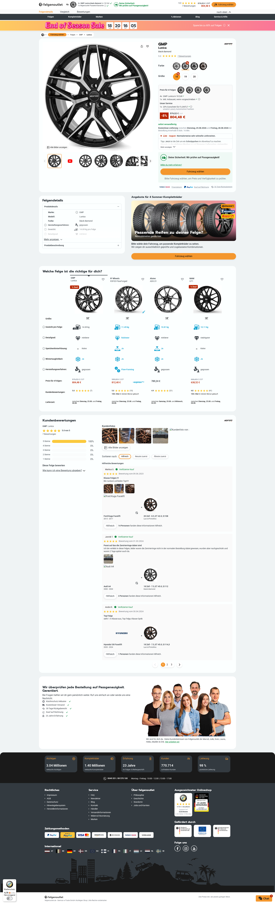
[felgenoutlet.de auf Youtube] (194, 848)
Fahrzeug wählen (57, 35)
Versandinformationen (101, 812)
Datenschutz (52, 802)
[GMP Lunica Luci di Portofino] (203, 66)
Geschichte (139, 798)
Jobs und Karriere (141, 805)
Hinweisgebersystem (56, 805)
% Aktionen (176, 17)
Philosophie (139, 795)
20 (194, 76)
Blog (198, 17)
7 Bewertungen (184, 56)
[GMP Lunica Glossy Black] (194, 66)
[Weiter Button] (179, 665)
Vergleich (64, 11)
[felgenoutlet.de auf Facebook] (177, 848)
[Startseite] (42, 34)
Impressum (52, 795)
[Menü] (14, 881)
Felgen (51, 17)
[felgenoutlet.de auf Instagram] (186, 848)
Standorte (138, 802)
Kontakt (94, 805)
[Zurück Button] (155, 665)
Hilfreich (110, 525)
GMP (81, 35)
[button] (82, 207)
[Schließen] (228, 25)
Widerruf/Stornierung (100, 816)
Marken (99, 17)
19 (185, 76)
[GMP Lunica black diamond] (185, 66)
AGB (49, 798)
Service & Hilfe (220, 17)
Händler (94, 809)
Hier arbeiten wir (172, 742)
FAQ (93, 795)
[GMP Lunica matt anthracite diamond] (176, 66)
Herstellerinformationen (57, 809)
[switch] (9, 898)
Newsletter (95, 798)
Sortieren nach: (109, 456)
